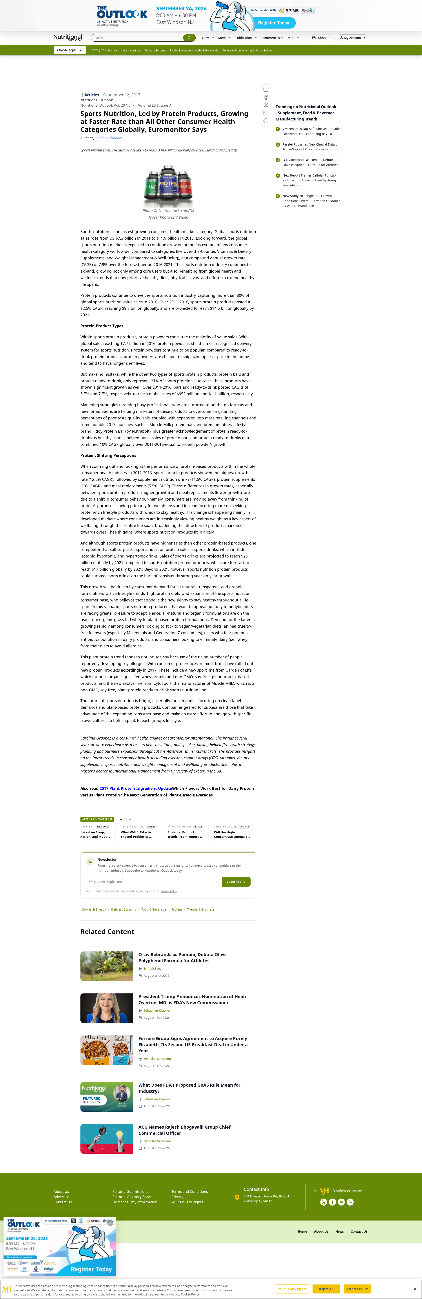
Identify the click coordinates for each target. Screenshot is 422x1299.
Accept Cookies (357, 1289)
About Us (61, 1191)
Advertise (61, 1196)
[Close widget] (110, 1223)
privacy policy (169, 891)
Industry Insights (131, 50)
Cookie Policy (190, 1294)
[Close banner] (416, 6)
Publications (244, 38)
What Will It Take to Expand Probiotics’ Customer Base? (135, 834)
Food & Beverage (180, 50)
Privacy (177, 1196)
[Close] (415, 1289)
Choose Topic (66, 50)
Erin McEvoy (152, 968)
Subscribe (234, 882)
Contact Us (63, 1202)
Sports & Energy (94, 909)
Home (302, 1231)
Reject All (326, 1289)
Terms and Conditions (189, 1191)
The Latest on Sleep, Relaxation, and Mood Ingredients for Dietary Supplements (90, 834)
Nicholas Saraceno (157, 1059)
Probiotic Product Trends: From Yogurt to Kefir (184, 834)
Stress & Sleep (264, 50)
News (206, 38)
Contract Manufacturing (237, 50)
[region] (211, 1289)
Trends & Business (201, 909)
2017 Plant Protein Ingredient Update (136, 788)
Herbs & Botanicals (206, 50)
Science (112, 50)
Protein (176, 909)
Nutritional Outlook (96, 100)
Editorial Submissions (130, 1191)
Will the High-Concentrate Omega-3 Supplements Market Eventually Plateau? (230, 834)
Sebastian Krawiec (157, 1010)
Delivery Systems (155, 50)
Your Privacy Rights (187, 1202)
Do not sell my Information (135, 1202)
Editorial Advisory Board (133, 1196)
